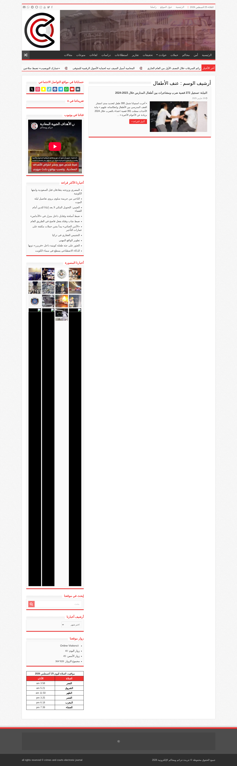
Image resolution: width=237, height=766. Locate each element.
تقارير (135, 55)
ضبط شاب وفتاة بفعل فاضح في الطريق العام (55, 221)
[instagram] (41, 7)
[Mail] (24, 7)
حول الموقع (166, 7)
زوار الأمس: (73, 655)
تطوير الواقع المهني (69, 240)
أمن (196, 55)
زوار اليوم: (74, 650)
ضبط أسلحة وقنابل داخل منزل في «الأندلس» (55, 216)
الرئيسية (180, 7)
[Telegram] (32, 7)
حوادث (162, 55)
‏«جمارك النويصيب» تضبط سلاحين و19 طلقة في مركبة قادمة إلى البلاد (63, 68)
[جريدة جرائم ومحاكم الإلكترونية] (118, 30)
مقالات (68, 55)
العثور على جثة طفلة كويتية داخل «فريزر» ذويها (54, 245)
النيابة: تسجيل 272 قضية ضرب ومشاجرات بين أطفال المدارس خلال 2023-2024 (161, 92)
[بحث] (31, 604)
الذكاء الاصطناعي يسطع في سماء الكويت (57, 250)
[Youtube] (44, 7)
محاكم (186, 55)
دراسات (106, 55)
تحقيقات (148, 55)
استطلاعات (121, 55)
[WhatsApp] (28, 7)
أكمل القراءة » (138, 121)
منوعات (80, 55)
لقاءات (93, 55)
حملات (174, 55)
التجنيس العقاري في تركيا (66, 235)
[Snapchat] (37, 7)
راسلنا (153, 7)
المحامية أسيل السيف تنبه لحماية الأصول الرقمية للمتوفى (145, 68)
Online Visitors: (69, 645)
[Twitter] (48, 7)
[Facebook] (52, 7)
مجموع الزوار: (72, 661)
